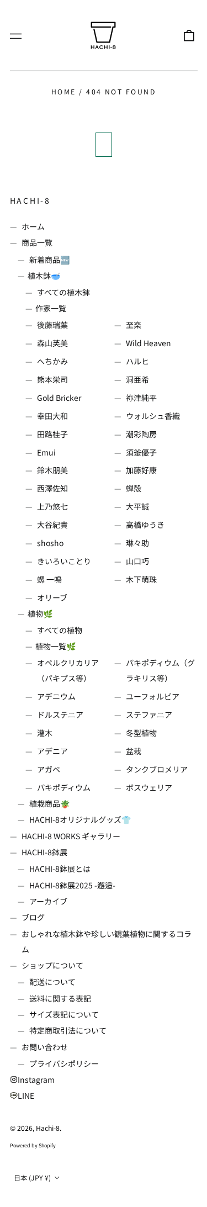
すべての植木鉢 (63, 292)
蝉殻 (133, 488)
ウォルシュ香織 (153, 415)
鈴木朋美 (52, 469)
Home (63, 92)
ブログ (33, 917)
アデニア (52, 750)
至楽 (133, 324)
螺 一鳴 (49, 579)
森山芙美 (52, 342)
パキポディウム (64, 787)
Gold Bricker (59, 397)
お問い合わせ (45, 1046)
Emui (46, 452)
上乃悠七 (52, 506)
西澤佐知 (52, 488)
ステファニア (149, 714)
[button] (189, 35)
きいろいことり (64, 561)
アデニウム (56, 696)
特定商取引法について (68, 1030)
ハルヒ (137, 361)
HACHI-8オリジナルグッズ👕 (80, 819)
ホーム (33, 226)
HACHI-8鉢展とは (60, 868)
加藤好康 (141, 469)
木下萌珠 (141, 579)
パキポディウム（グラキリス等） (160, 670)
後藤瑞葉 (52, 324)
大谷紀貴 (52, 524)
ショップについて (52, 965)
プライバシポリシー (64, 1063)
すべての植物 (59, 630)
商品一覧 (37, 242)
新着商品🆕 (49, 259)
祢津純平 (141, 397)
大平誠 (137, 506)
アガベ (48, 769)
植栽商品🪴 (49, 803)
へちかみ (52, 361)
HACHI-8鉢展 (44, 851)
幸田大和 (52, 415)
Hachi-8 (30, 200)
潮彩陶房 (141, 434)
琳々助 (137, 542)
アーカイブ (48, 901)
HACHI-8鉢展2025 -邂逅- (72, 885)
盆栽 (133, 750)
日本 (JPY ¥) (33, 1178)
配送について (52, 981)
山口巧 (137, 561)
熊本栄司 (52, 379)
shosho (50, 542)
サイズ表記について (64, 1014)
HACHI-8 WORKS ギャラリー (71, 835)
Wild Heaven (148, 342)
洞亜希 (137, 379)
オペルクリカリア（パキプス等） (68, 670)
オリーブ (52, 597)
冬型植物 (141, 732)
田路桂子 (52, 434)
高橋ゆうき (145, 524)
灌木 (44, 732)
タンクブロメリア (157, 769)
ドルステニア (60, 714)
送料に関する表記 (60, 998)
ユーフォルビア (152, 696)
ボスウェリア (149, 787)
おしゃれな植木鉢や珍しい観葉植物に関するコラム (107, 941)
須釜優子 (141, 452)
